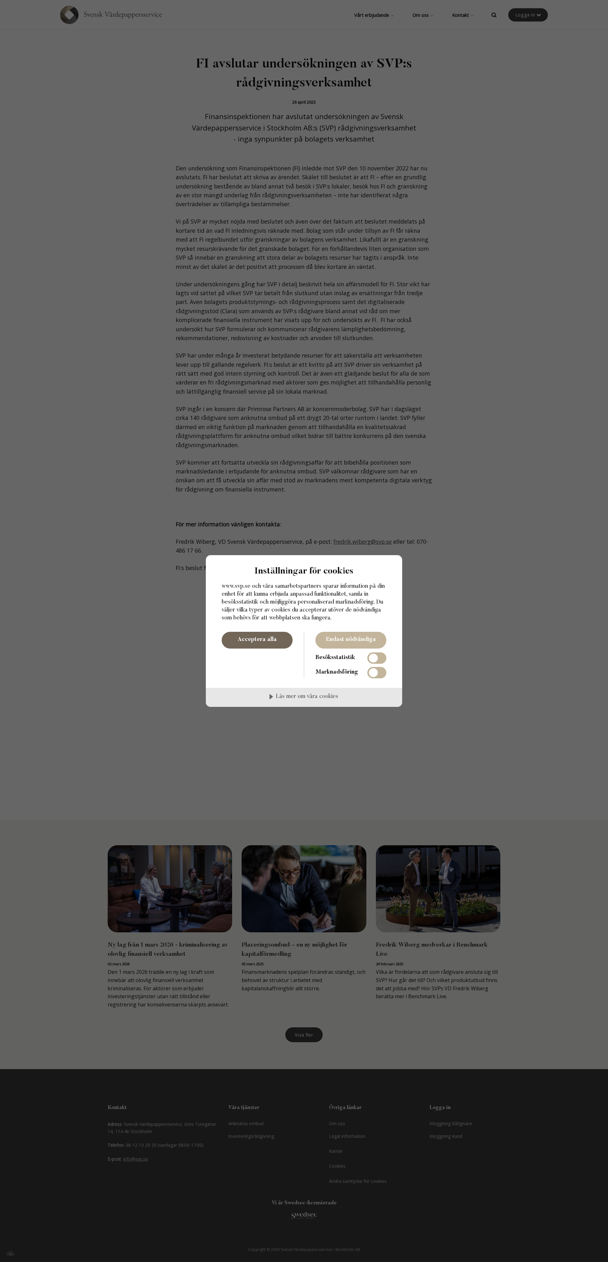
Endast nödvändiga (351, 640)
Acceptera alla (257, 640)
